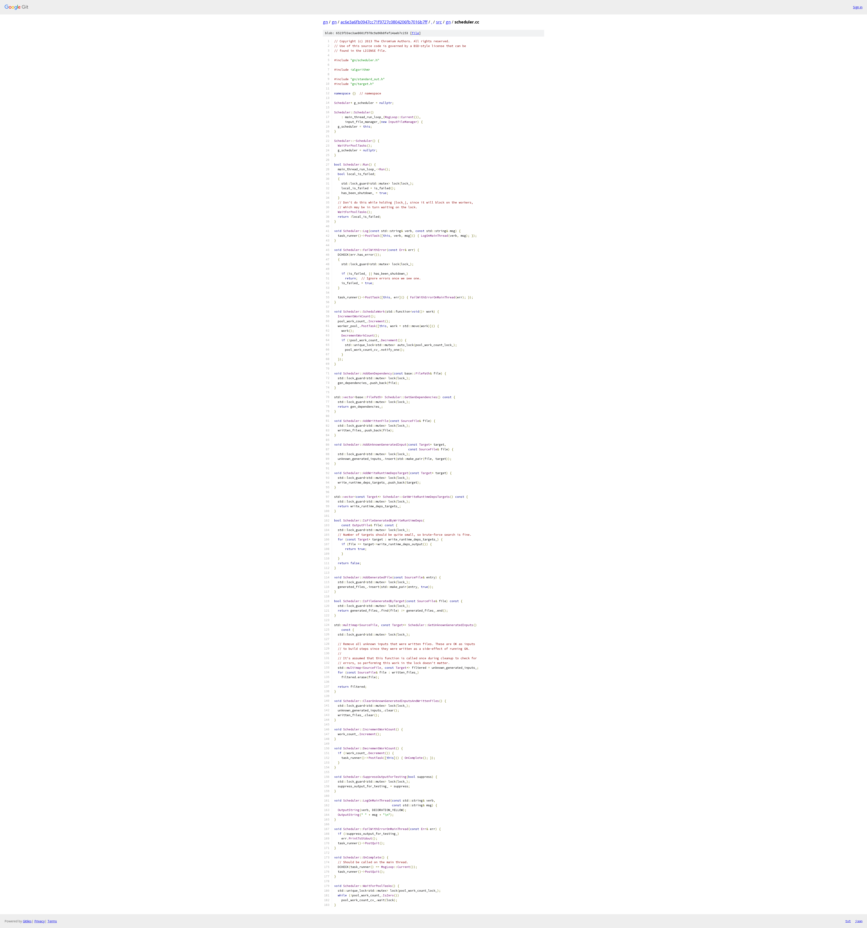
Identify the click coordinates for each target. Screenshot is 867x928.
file (415, 33)
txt (848, 921)
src (439, 22)
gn (325, 22)
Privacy (39, 921)
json (858, 921)
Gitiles (27, 921)
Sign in (857, 7)
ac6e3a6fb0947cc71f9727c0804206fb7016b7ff (383, 22)
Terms (52, 921)
